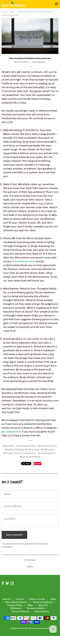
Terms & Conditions (43, 602)
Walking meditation (30, 456)
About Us (43, 605)
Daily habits (8, 445)
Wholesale (15, 608)
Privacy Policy (14, 605)
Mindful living (32, 449)
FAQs (53, 599)
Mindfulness (47, 449)
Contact (20, 599)
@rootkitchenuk (11, 431)
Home (4, 11)
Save (39, 463)
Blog (12, 11)
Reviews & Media (36, 608)
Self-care (8, 453)
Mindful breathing (14, 449)
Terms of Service (20, 611)
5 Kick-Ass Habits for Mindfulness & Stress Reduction (30, 58)
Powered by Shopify (41, 628)
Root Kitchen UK (23, 628)
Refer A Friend (37, 599)
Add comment (14, 534)
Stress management (25, 453)
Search (6, 599)
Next (30, 566)
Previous (30, 559)
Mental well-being (47, 445)
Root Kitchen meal (23, 261)
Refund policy (42, 611)
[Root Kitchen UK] (13, 4)
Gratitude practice (26, 445)
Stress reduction (47, 453)
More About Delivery (16, 602)
